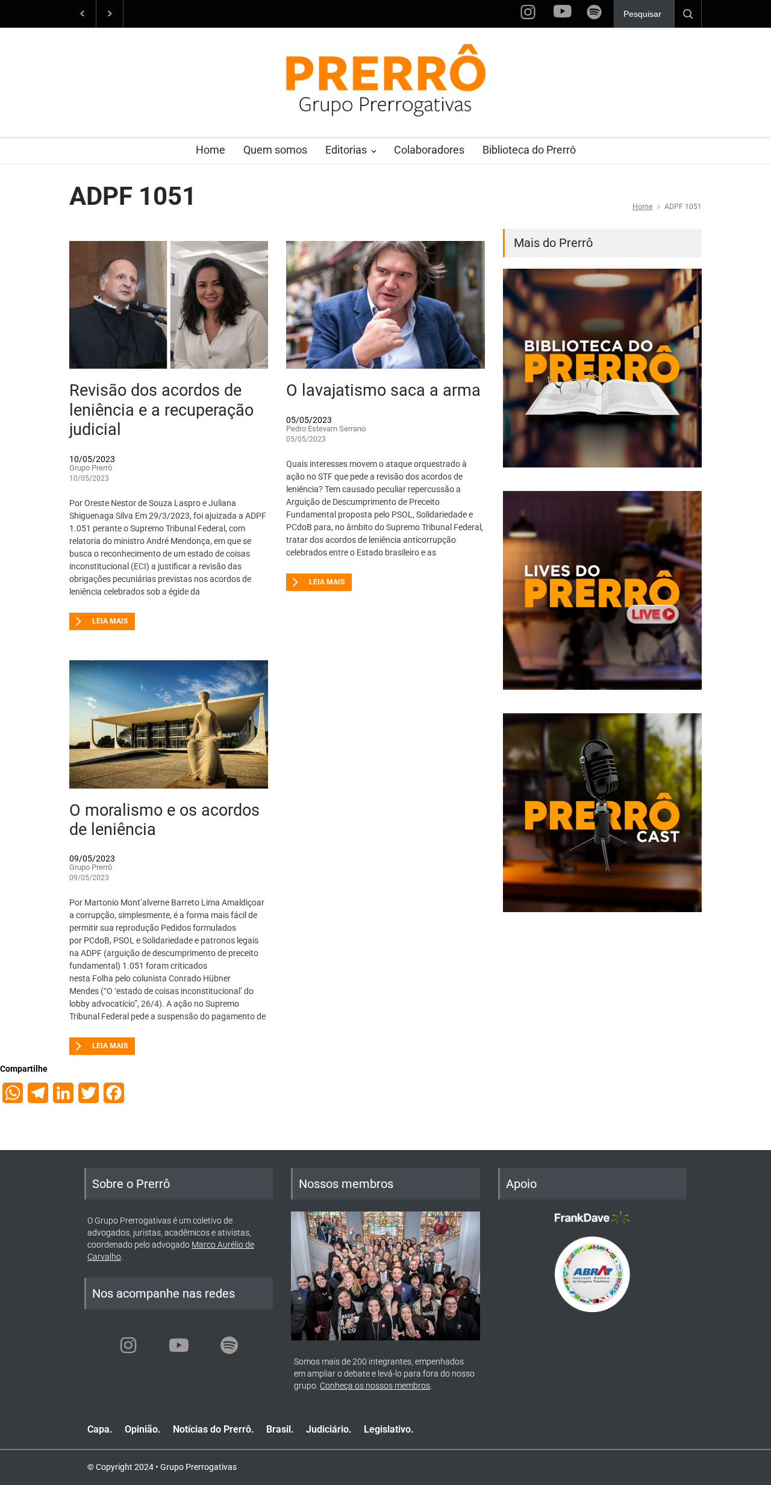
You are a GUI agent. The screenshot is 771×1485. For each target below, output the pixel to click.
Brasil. (280, 1429)
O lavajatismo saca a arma (383, 390)
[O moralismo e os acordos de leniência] (168, 724)
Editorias (346, 149)
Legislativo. (389, 1429)
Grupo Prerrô (90, 467)
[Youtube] (179, 1345)
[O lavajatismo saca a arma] (385, 305)
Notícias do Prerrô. (213, 1429)
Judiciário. (329, 1429)
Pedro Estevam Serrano (326, 428)
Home (210, 149)
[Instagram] (128, 1345)
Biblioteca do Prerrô (529, 149)
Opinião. (143, 1429)
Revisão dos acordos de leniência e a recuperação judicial (161, 410)
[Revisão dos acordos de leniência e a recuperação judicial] (168, 305)
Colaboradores (429, 149)
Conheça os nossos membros (375, 1385)
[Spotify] (229, 1345)
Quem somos (275, 149)
